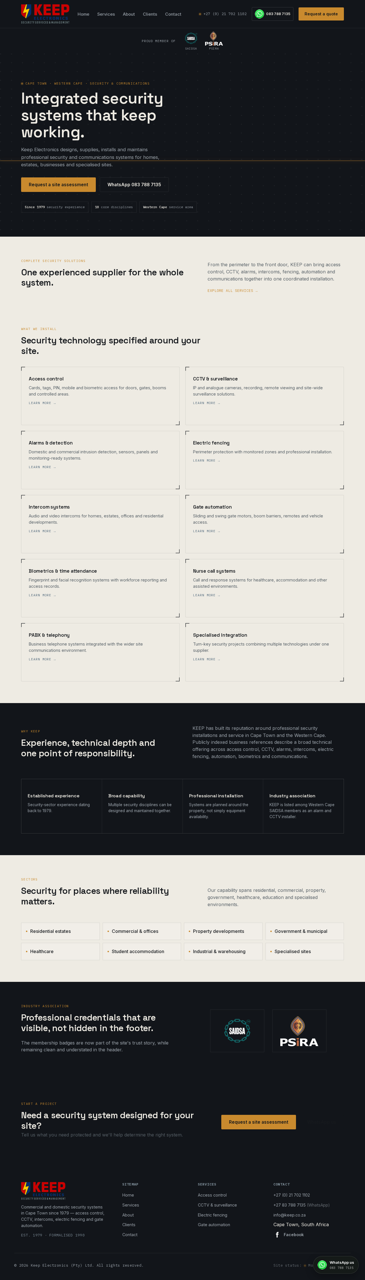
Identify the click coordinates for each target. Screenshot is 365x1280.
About (129, 14)
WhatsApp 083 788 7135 (134, 184)
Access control (212, 1195)
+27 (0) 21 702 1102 (225, 13)
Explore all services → (233, 290)
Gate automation (214, 1224)
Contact (173, 14)
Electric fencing (212, 1215)
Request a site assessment (58, 184)
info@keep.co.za (289, 1215)
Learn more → (42, 403)
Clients (150, 14)
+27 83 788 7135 (301, 1205)
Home (83, 14)
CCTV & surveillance (217, 1205)
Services (106, 14)
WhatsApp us (321, 1122)
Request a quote (321, 13)
